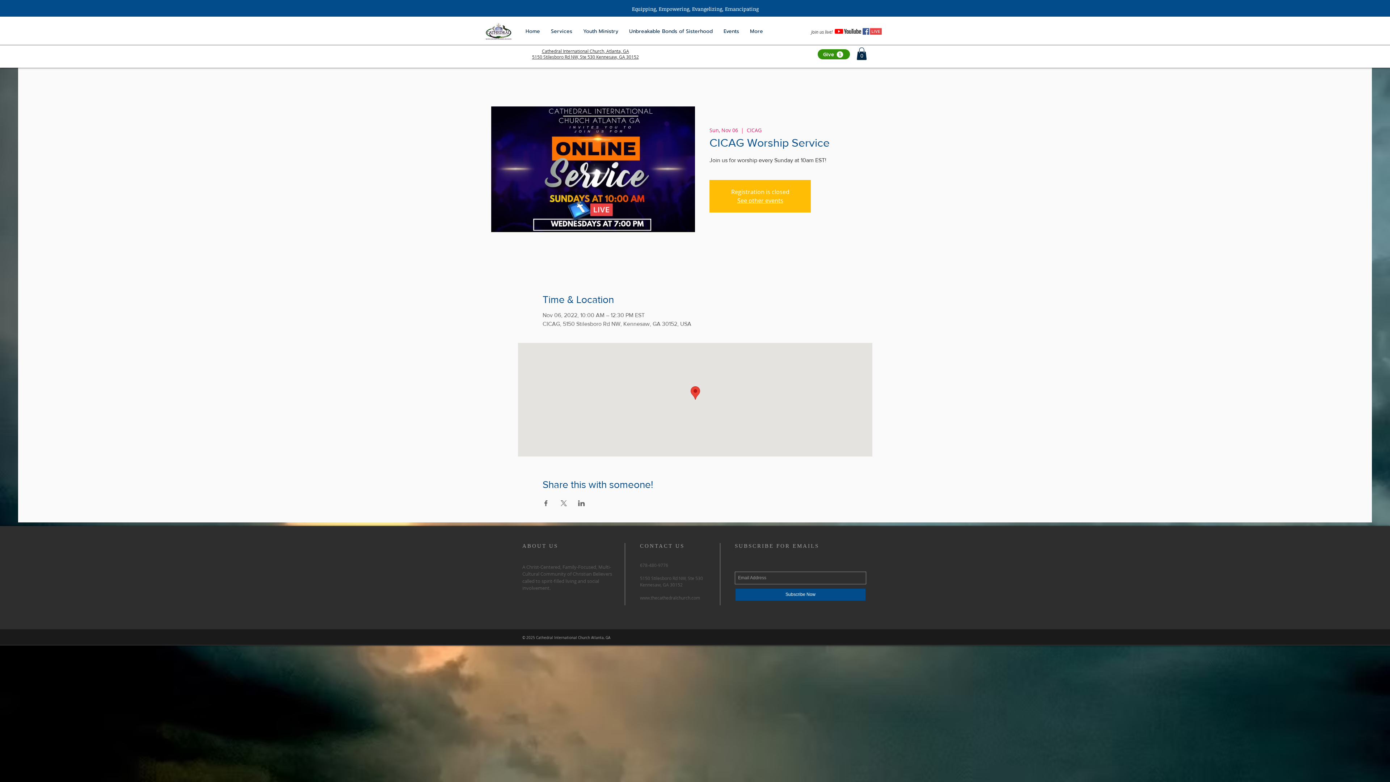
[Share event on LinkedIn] (581, 503)
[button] (601, 31)
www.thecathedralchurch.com (670, 598)
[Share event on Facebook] (546, 503)
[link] (861, 53)
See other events (760, 201)
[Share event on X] (563, 503)
